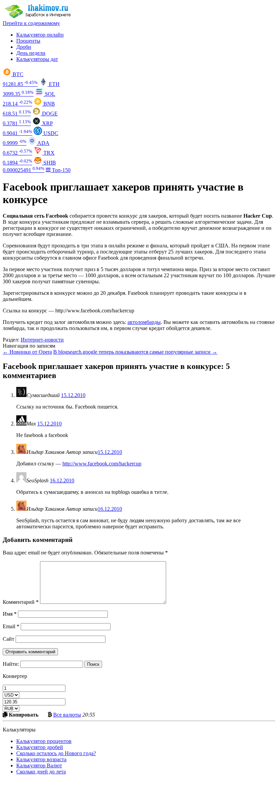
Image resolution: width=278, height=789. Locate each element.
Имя (10, 614)
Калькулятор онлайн (40, 35)
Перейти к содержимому (31, 23)
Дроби (23, 47)
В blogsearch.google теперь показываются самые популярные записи (135, 352)
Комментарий (21, 602)
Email (11, 626)
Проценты (28, 41)
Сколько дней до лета (41, 771)
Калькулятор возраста (41, 759)
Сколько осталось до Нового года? (56, 753)
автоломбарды (144, 322)
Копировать (22, 714)
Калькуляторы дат (37, 59)
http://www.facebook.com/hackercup (101, 463)
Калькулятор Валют (39, 765)
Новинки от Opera (27, 352)
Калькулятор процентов (44, 741)
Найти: (11, 664)
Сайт (8, 639)
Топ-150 (61, 170)
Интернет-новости (42, 340)
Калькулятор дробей (39, 747)
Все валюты (67, 714)
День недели (30, 53)
